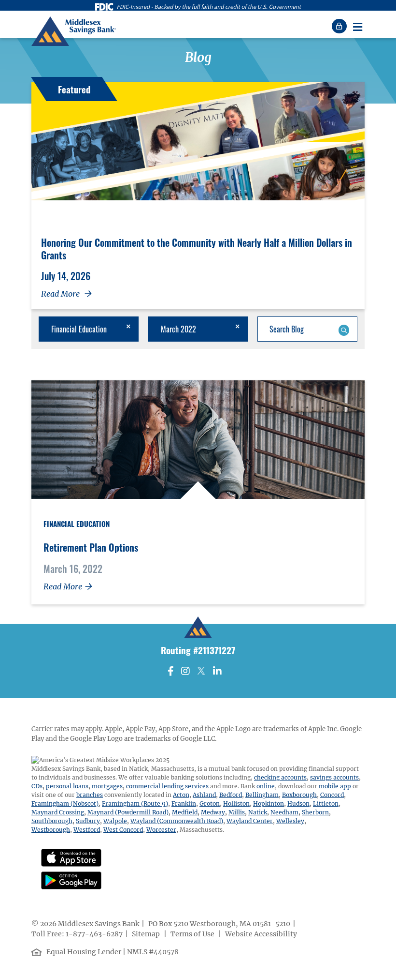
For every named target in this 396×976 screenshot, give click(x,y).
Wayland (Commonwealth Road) (176, 821)
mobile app (335, 786)
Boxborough (299, 794)
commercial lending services (167, 786)
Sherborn (315, 812)
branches (89, 794)
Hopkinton (268, 803)
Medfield (185, 812)
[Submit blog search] (343, 329)
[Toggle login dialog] (340, 26)
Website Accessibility (261, 934)
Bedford (230, 794)
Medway (213, 812)
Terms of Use (193, 934)
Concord (332, 794)
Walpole (115, 821)
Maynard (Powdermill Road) (128, 812)
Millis (236, 812)
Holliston (236, 803)
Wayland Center (249, 821)
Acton (181, 794)
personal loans (67, 786)
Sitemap (146, 934)
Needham (284, 812)
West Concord (123, 829)
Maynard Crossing (57, 812)
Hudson (298, 803)
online (265, 786)
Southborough (51, 821)
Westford (86, 829)
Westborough (50, 829)
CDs (36, 786)
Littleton (326, 803)
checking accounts (280, 777)
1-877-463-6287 (94, 934)
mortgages (107, 786)
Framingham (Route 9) (135, 803)
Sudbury (88, 821)
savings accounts (334, 777)
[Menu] (357, 26)
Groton (209, 803)
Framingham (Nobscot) (65, 803)
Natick (257, 812)
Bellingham (262, 794)
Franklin (183, 803)
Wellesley (290, 821)
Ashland (204, 794)
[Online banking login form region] (340, 26)
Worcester (161, 829)
